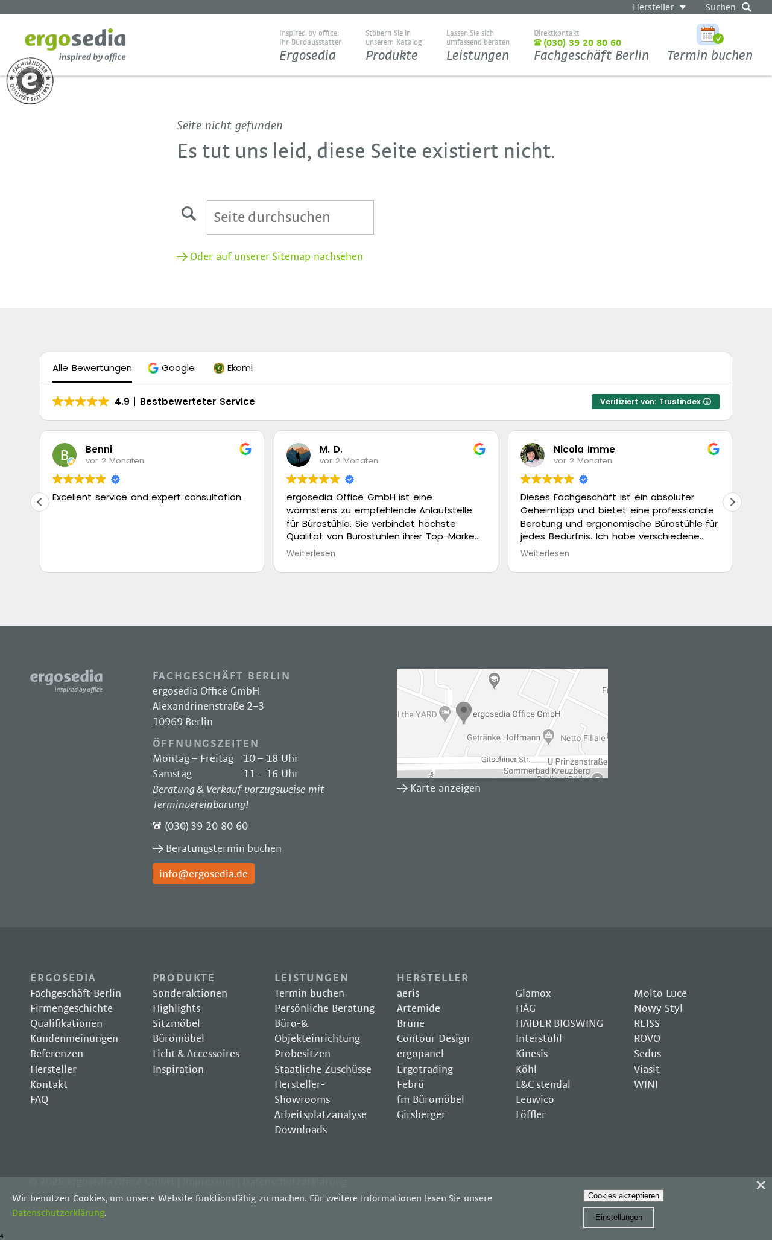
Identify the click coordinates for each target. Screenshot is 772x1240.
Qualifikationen (66, 1024)
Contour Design (433, 1039)
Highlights (176, 1008)
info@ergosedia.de (203, 874)
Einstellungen (618, 1217)
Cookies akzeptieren (623, 1195)
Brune (411, 1024)
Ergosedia (75, 45)
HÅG (526, 1008)
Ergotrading (425, 1069)
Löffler (531, 1115)
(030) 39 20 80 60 (206, 826)
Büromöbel (178, 1039)
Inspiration (178, 1069)
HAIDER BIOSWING (560, 1024)
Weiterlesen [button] (310, 553)
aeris (408, 993)
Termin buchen (710, 56)
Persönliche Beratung (324, 1008)
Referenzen (56, 1054)
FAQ (39, 1100)
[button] (173, 367)
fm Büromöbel (430, 1100)
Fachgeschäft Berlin (591, 46)
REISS (647, 1024)
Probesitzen (302, 1054)
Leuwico (535, 1100)
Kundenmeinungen (74, 1039)
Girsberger (421, 1115)
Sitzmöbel (176, 1024)
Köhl (526, 1069)
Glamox (533, 993)
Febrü (410, 1084)
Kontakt (49, 1084)
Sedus (647, 1054)
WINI (646, 1084)
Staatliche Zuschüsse (323, 1069)
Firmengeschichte (71, 1008)
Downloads (300, 1130)
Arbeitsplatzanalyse (320, 1115)
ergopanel (420, 1054)
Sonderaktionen (190, 993)
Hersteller (653, 7)
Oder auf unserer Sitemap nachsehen (276, 257)
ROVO (647, 1039)
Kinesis (532, 1054)
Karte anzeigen (502, 723)
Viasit (647, 1069)
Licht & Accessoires (196, 1054)
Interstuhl (539, 1039)
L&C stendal (543, 1084)
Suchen (721, 7)
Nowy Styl (658, 1008)
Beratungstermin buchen (224, 849)
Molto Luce (660, 993)
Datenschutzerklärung (58, 1213)
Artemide (418, 1008)
